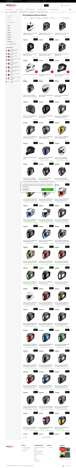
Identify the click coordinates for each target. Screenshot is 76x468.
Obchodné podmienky (38, 452)
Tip (9, 20)
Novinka (10, 19)
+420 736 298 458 (26, 449)
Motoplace (25, 451)
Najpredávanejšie (45, 18)
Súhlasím (47, 189)
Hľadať (46, 5)
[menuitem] (9, 9)
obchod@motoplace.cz (27, 447)
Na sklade (10, 16)
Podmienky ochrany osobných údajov (39, 455)
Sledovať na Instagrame (66, 459)
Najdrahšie (38, 18)
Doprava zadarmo (11, 22)
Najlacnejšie (32, 18)
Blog (35, 456)
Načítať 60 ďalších (46, 437)
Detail (35, 39)
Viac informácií (25, 186)
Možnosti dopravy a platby (38, 451)
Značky (35, 458)
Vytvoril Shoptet (67, 465)
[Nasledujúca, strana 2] (67, 437)
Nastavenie (25, 189)
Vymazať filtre (12, 43)
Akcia (9, 17)
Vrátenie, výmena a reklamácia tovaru (34, 1)
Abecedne (52, 18)
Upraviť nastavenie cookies (28, 465)
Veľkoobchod (36, 459)
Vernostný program (37, 461)
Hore (25, 437)
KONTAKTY (44, 1)
